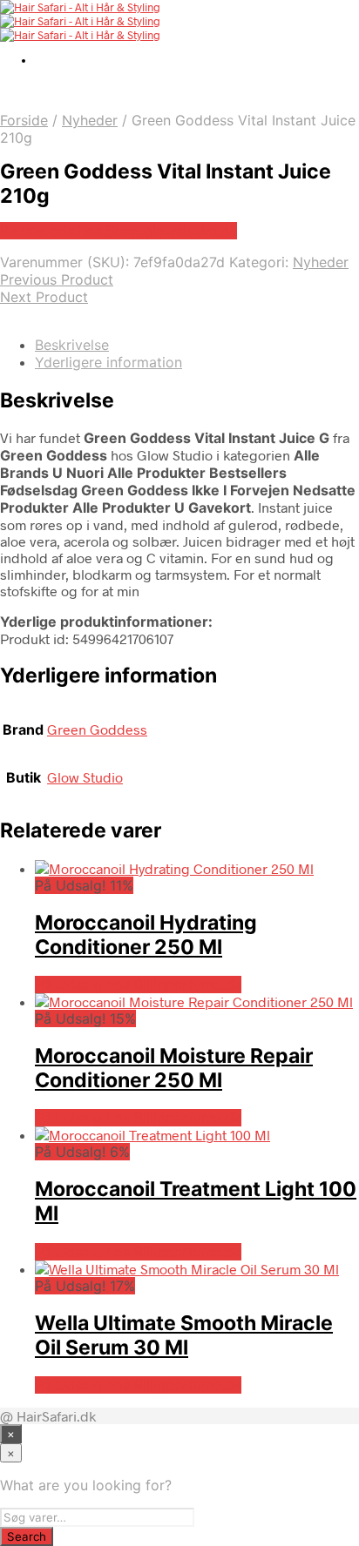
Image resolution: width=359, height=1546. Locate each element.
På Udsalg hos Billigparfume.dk (138, 984)
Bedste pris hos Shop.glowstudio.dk (118, 230)
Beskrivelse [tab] (72, 344)
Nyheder (90, 120)
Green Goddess (97, 729)
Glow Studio (85, 777)
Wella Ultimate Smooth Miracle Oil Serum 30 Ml (184, 1335)
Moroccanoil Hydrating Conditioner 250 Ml (146, 935)
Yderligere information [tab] (108, 362)
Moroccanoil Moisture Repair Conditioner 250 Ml (174, 1068)
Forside (24, 120)
